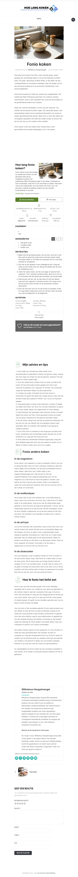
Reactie (17, 808)
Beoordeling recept (21, 800)
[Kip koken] (23, 772)
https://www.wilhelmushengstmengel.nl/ (28, 753)
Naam (16, 827)
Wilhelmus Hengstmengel (37, 70)
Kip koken (33, 772)
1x (53, 239)
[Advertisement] (39, 147)
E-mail (17, 835)
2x (57, 239)
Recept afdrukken (28, 199)
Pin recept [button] (52, 199)
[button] (39, 19)
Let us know (28, 327)
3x (61, 239)
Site (15, 843)
